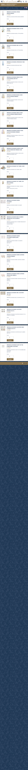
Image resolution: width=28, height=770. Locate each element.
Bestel (10, 24)
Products (3, 4)
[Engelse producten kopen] (9, 2)
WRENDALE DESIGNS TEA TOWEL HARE (15, 166)
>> (26, 363)
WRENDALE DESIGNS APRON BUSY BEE (16, 62)
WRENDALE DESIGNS (11, 4)
